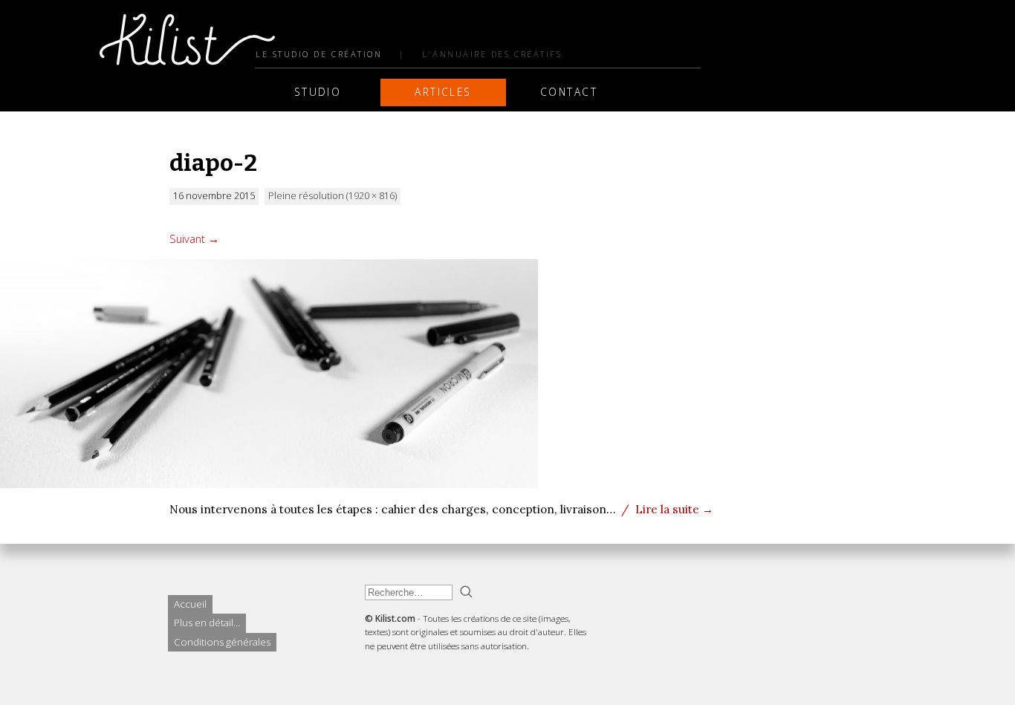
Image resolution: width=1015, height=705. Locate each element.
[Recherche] (466, 591)
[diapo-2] (269, 483)
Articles (443, 92)
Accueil (190, 604)
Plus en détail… (207, 622)
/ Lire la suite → (667, 508)
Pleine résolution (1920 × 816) (332, 195)
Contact (568, 92)
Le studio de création (319, 53)
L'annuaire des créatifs (492, 53)
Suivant (194, 238)
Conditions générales (222, 642)
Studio (318, 92)
